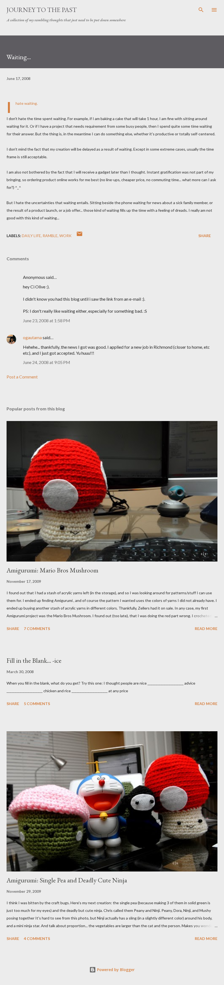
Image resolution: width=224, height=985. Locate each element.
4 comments (37, 938)
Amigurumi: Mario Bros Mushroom (52, 570)
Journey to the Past (42, 9)
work (65, 235)
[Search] (201, 10)
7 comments (37, 628)
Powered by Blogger (115, 969)
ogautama (32, 337)
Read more (206, 628)
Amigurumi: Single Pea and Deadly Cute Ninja (67, 880)
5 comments (37, 703)
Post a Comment (22, 376)
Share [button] (204, 235)
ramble (50, 235)
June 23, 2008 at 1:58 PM (46, 320)
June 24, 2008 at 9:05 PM (46, 362)
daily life (31, 235)
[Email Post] (79, 235)
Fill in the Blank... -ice (34, 660)
